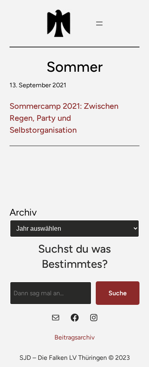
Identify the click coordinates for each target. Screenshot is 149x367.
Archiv (23, 212)
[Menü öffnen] (99, 23)
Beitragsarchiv (74, 337)
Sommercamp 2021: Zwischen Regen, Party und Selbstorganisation (64, 118)
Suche (117, 293)
